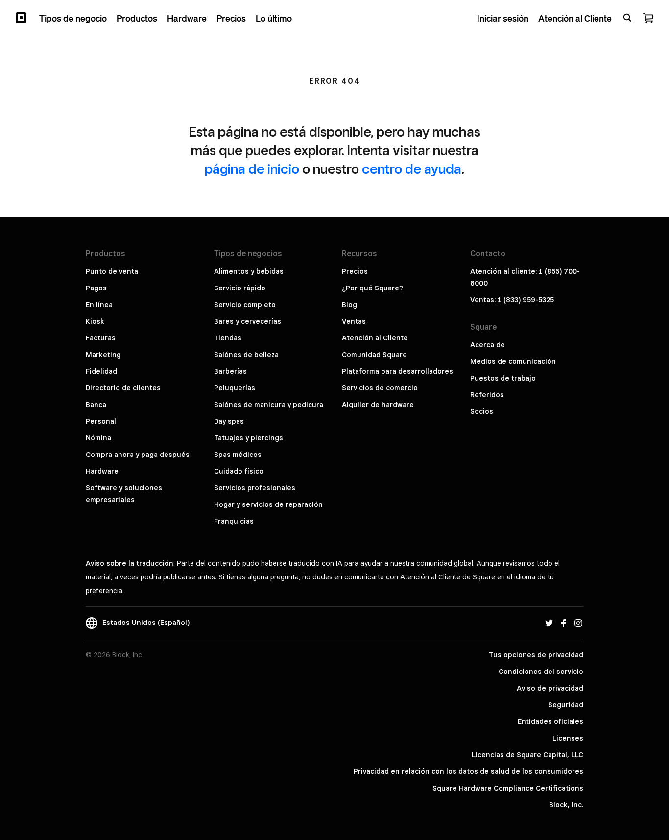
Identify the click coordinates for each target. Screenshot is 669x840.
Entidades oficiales (550, 721)
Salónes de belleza (246, 355)
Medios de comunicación (513, 361)
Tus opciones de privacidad (536, 655)
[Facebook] (564, 622)
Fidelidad (101, 371)
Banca (96, 404)
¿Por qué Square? (372, 288)
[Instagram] (578, 622)
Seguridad (565, 705)
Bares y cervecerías (247, 321)
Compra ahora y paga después (138, 454)
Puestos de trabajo (503, 378)
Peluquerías (234, 388)
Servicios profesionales (254, 488)
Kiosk (95, 321)
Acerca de (487, 345)
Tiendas (227, 338)
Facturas (101, 338)
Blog (349, 305)
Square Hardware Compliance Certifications (507, 788)
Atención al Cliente (375, 338)
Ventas (354, 321)
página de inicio (252, 169)
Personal (101, 421)
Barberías (230, 371)
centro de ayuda (411, 169)
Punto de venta (112, 271)
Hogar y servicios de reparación (268, 504)
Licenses (567, 738)
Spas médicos (238, 454)
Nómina (98, 438)
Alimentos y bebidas (249, 271)
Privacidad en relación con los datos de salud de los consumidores (468, 771)
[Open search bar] (627, 17)
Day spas (229, 421)
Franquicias (234, 521)
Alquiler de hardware (378, 404)
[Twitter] (549, 622)
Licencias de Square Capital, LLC (527, 755)
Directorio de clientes (123, 388)
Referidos (487, 395)
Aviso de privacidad (550, 688)
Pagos (96, 288)
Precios (355, 271)
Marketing (103, 355)
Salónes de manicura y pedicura (268, 404)
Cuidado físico (238, 471)
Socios (481, 411)
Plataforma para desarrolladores (397, 371)
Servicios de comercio (380, 388)
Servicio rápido (239, 288)
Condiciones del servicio (541, 671)
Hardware (102, 471)
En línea (99, 305)
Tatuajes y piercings (248, 438)
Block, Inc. (566, 805)
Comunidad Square (374, 355)
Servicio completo (245, 305)
